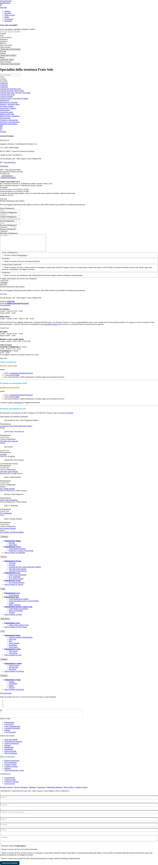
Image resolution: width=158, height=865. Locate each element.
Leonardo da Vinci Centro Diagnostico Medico (16, 426)
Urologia (3, 132)
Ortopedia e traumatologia (9, 120)
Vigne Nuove (13, 647)
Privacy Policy (69, 787)
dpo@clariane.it (7, 176)
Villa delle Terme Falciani (9, 471)
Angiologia (4, 85)
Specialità (7, 13)
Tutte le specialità (10, 751)
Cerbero (11, 603)
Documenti (8, 21)
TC (1, 130)
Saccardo (12, 543)
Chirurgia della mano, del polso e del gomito (15, 93)
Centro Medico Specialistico (18, 609)
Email (7, 221)
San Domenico (14, 595)
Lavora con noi (9, 783)
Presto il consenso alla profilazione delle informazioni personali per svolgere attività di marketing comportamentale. (43, 275)
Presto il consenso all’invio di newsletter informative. (22, 261)
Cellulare (8, 217)
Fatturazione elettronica (55, 787)
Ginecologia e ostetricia (8, 108)
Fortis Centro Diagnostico (9, 500)
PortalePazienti (5, 3)
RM (1, 126)
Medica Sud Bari (14, 605)
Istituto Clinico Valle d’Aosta (19, 625)
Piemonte (4, 676)
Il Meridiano (13, 684)
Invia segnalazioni (10, 762)
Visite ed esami (9, 15)
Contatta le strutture (11, 766)
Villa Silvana (13, 653)
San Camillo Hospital (7, 489)
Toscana (3, 557)
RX (1, 128)
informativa (23, 255)
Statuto (11, 686)
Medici (6, 17)
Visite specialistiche (11, 739)
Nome (7, 208)
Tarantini (12, 612)
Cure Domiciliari (10, 732)
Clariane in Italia (10, 780)
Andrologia (4, 83)
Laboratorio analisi (6, 112)
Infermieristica (5, 110)
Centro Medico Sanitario (17, 549)
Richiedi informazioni (11, 760)
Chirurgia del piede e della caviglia (12, 91)
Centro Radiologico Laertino (18, 599)
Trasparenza (4, 166)
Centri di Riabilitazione (12, 726)
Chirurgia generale (6, 96)
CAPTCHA (4, 280)
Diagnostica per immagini (9, 102)
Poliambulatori (9, 722)
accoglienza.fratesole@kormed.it (17, 303)
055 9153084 (14, 375)
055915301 (11, 301)
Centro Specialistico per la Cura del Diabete (24, 601)
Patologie (7, 768)
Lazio (2, 631)
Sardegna (4, 659)
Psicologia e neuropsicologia (10, 122)
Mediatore (32, 787)
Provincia (8, 225)
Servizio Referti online (49, 324)
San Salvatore (13, 667)
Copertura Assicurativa (8, 178)
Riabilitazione (9, 747)
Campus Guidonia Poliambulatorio (20, 637)
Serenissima (13, 645)
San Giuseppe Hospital (8, 528)
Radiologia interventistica (8, 124)
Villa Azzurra (13, 651)
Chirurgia (7, 745)
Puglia (3, 589)
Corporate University (11, 782)
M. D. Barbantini (6, 513)
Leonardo (3, 454)
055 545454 (69, 413)
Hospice (7, 730)
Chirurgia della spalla (7, 94)
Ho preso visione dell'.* (16, 255)
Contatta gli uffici (10, 764)
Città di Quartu (14, 665)
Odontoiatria (8, 749)
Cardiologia (4, 87)
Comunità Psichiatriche (12, 728)
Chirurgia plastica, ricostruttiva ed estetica (14, 98)
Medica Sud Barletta (16, 611)
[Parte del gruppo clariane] (41, 717)
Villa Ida (12, 687)
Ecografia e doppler (6, 106)
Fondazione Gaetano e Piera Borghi (21, 551)
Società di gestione (6, 787)
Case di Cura (8, 724)
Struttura (7, 11)
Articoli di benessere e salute (14, 770)
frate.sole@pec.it (10, 162)
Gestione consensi (81, 787)
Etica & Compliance (21, 787)
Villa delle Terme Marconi (9, 441)
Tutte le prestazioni (10, 753)
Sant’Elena (12, 669)
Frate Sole (12, 563)
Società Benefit (9, 778)
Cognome (8, 212)
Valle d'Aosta (5, 619)
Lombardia (4, 537)
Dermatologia (4, 100)
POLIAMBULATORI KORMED (12, 532)
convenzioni (17, 402)
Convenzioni (8, 19)
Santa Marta (13, 545)
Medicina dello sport (7, 114)
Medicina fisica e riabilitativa (10, 116)
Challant (11, 682)
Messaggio (9, 233)
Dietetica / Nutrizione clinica (10, 104)
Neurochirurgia (5, 118)
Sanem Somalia (14, 643)
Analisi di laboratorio (11, 743)
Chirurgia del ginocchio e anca (10, 89)
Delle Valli (12, 639)
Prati (10, 641)
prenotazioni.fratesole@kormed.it (21, 373)
